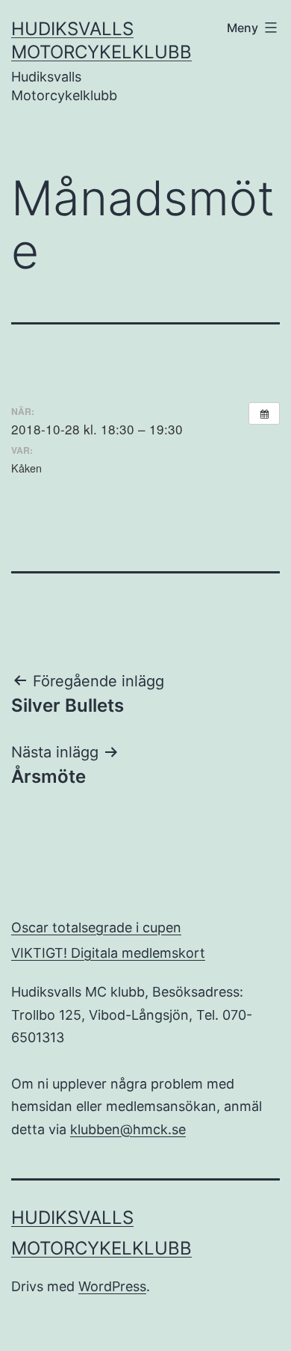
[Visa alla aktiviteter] (264, 413)
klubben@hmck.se (128, 1129)
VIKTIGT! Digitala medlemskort (108, 953)
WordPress (112, 1286)
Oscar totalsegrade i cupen (96, 927)
